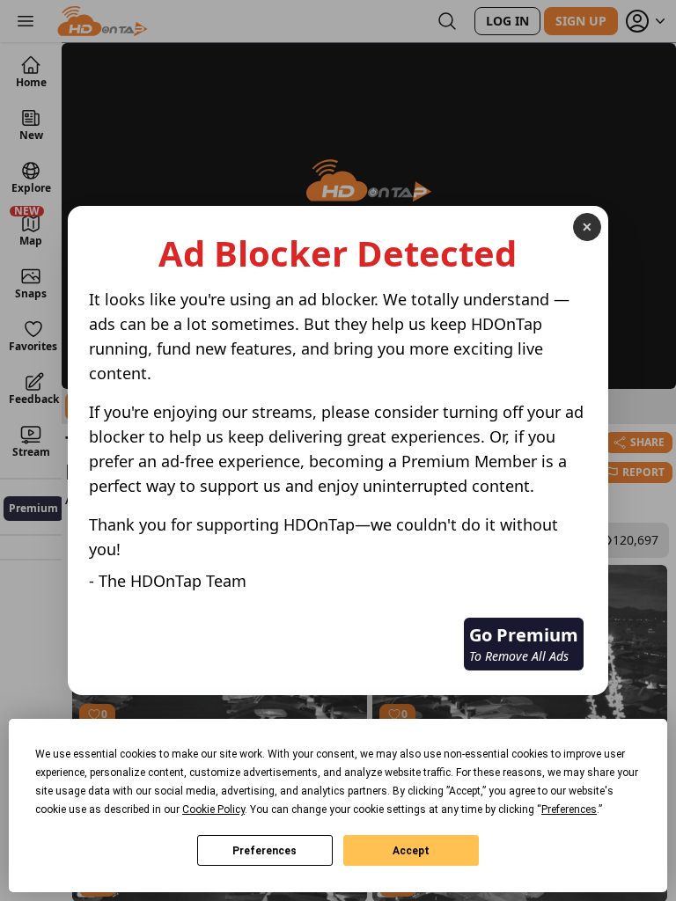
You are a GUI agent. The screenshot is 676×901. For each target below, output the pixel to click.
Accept (411, 851)
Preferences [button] (569, 809)
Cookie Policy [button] (213, 809)
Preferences (264, 851)
